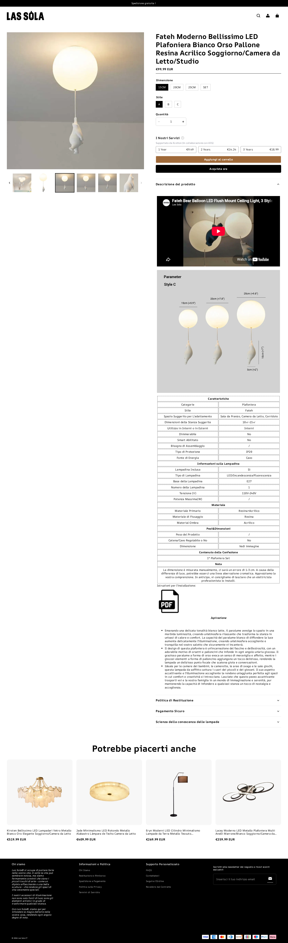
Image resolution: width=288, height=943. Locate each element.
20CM (177, 87)
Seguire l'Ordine (155, 881)
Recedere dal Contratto (158, 886)
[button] (258, 16)
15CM (162, 87)
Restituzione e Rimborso (92, 875)
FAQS (149, 870)
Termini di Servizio (89, 892)
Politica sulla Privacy (90, 886)
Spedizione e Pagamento (92, 881)
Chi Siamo (84, 870)
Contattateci (152, 875)
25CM (192, 87)
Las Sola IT (23, 938)
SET (205, 87)
